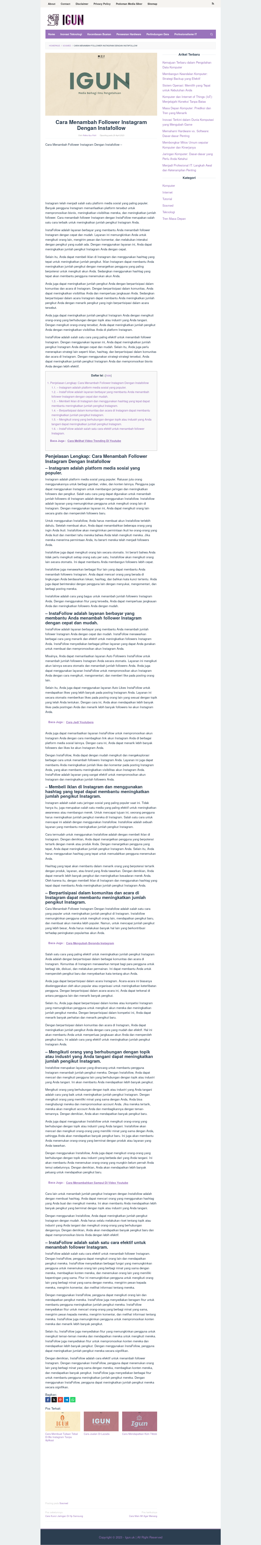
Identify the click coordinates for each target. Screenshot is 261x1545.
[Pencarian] (211, 34)
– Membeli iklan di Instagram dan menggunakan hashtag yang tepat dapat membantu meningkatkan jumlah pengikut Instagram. (100, 403)
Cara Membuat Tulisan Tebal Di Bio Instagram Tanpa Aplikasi (61, 1437)
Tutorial (167, 199)
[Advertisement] (101, 174)
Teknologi (168, 212)
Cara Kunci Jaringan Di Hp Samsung (64, 1514)
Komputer (168, 185)
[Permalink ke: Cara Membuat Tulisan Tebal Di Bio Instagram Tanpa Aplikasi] (62, 1421)
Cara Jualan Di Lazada (97, 1434)
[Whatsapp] (72, 1399)
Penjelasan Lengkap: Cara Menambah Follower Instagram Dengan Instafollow (98, 383)
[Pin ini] (60, 1399)
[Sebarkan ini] (48, 1399)
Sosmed (63, 1503)
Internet (167, 192)
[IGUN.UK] (65, 19)
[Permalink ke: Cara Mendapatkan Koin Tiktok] (139, 1421)
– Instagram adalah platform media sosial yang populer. (88, 387)
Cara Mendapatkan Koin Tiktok (139, 1434)
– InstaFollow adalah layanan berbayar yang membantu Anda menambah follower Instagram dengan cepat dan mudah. (100, 394)
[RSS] (213, 3)
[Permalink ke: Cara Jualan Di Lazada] (101, 1421)
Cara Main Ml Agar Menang (143, 1514)
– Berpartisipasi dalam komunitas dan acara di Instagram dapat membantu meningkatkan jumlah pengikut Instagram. (100, 412)
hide (108, 375)
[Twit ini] (54, 1399)
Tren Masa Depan (174, 218)
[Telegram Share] (66, 1399)
